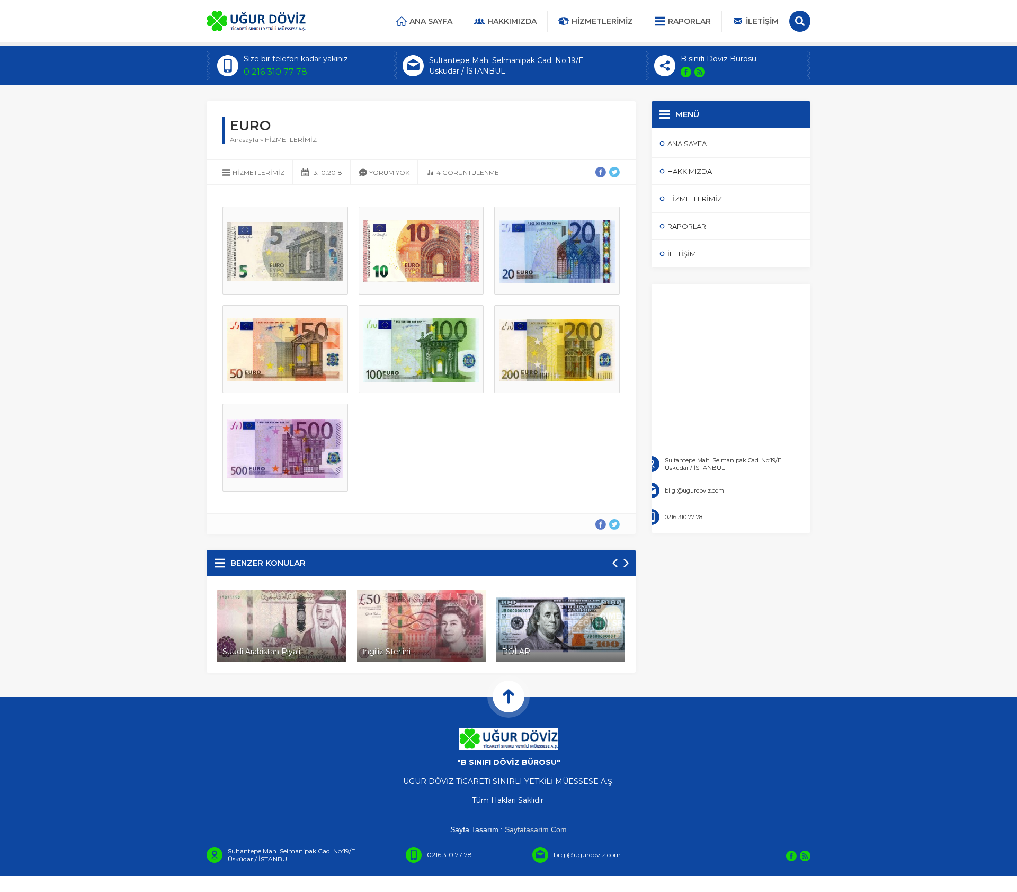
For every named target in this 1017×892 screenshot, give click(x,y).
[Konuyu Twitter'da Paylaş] (614, 172)
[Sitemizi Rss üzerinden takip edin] (699, 72)
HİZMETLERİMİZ (291, 140)
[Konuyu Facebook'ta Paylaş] (600, 172)
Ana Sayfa (430, 21)
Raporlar (689, 21)
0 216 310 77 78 (275, 72)
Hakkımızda (512, 21)
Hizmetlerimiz (602, 21)
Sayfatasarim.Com (536, 829)
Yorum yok (389, 172)
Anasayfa (244, 140)
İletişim (762, 21)
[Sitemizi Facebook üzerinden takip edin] (686, 72)
